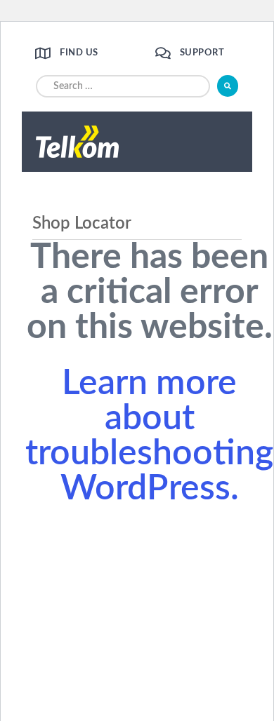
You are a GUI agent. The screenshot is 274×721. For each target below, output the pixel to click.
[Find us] (42, 53)
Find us (79, 53)
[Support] (162, 53)
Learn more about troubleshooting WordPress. (149, 436)
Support (202, 53)
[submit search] (227, 86)
